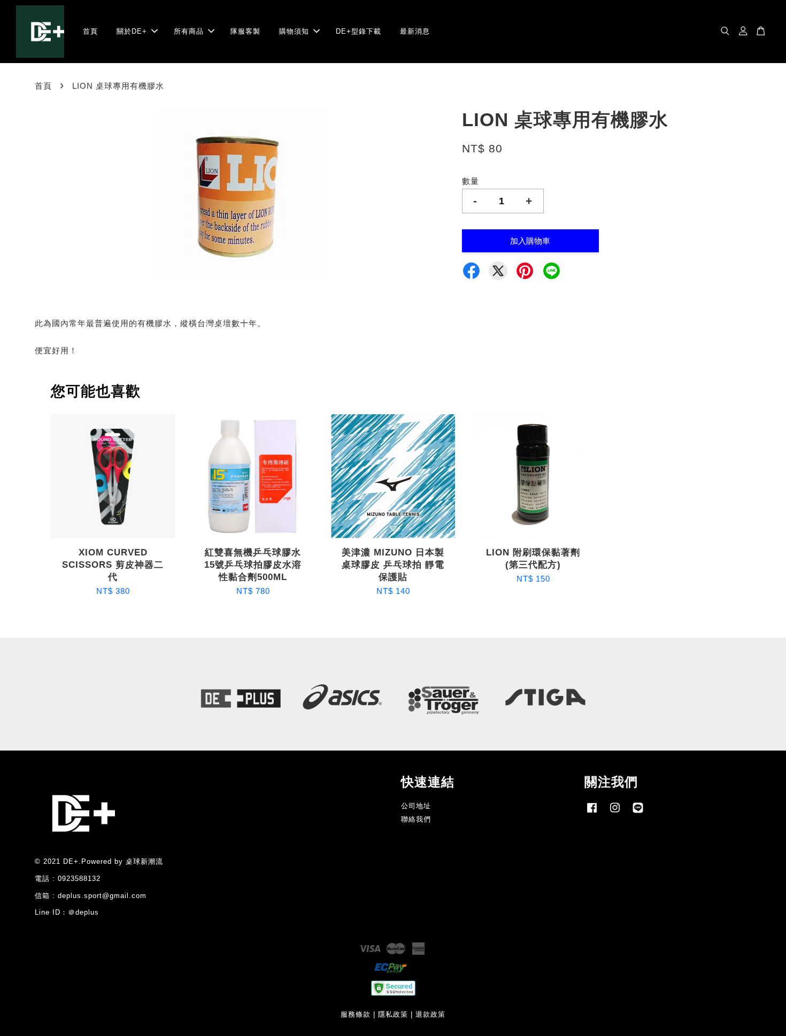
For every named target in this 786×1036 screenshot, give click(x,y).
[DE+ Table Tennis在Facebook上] (591, 813)
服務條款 (356, 1014)
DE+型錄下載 (358, 31)
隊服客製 (245, 31)
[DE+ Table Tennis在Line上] (637, 813)
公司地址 (416, 806)
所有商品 (189, 31)
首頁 (90, 31)
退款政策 (430, 1014)
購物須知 (294, 31)
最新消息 (415, 31)
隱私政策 (393, 1014)
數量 (470, 180)
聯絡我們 (416, 819)
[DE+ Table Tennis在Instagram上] (614, 813)
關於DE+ (132, 31)
